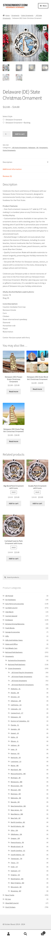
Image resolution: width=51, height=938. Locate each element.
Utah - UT (14, 867)
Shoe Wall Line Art (12, 903)
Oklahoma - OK (16, 834)
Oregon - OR (15, 838)
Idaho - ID (14, 737)
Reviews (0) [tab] (7, 176)
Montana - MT (16, 794)
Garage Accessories (12, 632)
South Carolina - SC (18, 850)
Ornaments (15, 15)
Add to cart (20, 134)
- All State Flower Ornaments (21, 676)
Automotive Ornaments (17, 660)
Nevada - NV (15, 802)
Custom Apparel (11, 616)
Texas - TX (15, 863)
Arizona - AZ (15, 697)
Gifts (7, 636)
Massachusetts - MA (18, 774)
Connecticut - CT (17, 713)
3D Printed (9, 596)
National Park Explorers (14, 652)
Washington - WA (17, 879)
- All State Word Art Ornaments (22, 685)
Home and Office (11, 644)
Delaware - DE (33, 148)
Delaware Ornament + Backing (18, 122)
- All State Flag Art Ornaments (22, 672)
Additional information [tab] (12, 169)
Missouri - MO (16, 790)
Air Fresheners (10, 600)
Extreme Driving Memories (14, 624)
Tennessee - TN (16, 859)
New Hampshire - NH (18, 806)
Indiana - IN (15, 745)
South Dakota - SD (17, 855)
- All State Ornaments (19, 148)
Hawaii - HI (15, 733)
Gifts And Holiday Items (14, 640)
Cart (39, 932)
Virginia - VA (15, 875)
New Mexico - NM (17, 814)
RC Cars (8, 899)
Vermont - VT (16, 871)
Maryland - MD (16, 770)
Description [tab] (7, 162)
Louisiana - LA (16, 761)
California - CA (16, 705)
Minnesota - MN (16, 782)
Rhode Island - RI (17, 846)
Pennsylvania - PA (17, 842)
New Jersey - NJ (16, 810)
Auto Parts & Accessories (14, 604)
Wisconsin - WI (16, 887)
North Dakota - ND (17, 826)
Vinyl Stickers (10, 907)
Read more (13, 391)
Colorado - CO (16, 709)
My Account (8, 934)
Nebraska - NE (16, 798)
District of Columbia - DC (20, 721)
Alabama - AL (16, 689)
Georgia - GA (15, 729)
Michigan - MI (16, 778)
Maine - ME (15, 765)
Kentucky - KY (16, 757)
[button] (45, 28)
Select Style (7, 116)
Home (7, 15)
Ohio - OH (14, 830)
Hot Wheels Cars (11, 648)
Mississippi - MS (17, 786)
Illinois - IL (15, 741)
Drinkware (9, 620)
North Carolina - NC (18, 822)
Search (25, 934)
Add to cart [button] (13, 503)
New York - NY (16, 818)
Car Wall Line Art (11, 608)
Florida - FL (15, 725)
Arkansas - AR (16, 701)
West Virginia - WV (17, 883)
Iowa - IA (14, 749)
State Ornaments (27, 15)
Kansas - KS (15, 753)
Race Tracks (9, 895)
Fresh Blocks (10, 628)
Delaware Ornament (14, 119)
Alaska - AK (15, 693)
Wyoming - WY (16, 891)
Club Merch (9, 612)
